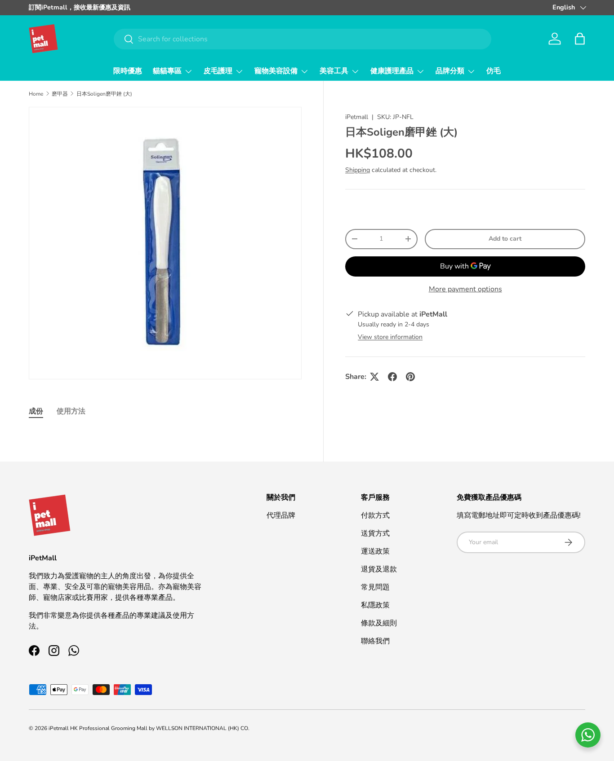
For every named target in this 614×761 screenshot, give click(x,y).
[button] (580, 38)
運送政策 (375, 551)
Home (36, 94)
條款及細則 (379, 623)
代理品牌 (281, 515)
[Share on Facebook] (392, 377)
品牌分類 (450, 71)
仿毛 (493, 71)
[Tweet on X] (374, 377)
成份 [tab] (36, 411)
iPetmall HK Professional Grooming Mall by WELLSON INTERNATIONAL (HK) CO (148, 728)
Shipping (357, 170)
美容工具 (334, 71)
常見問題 (375, 587)
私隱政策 (375, 605)
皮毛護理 (218, 71)
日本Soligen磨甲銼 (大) (104, 94)
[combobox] (303, 39)
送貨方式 (375, 533)
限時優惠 (127, 71)
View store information (390, 337)
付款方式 (375, 515)
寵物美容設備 (276, 71)
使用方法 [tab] (71, 411)
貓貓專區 (167, 71)
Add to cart (505, 238)
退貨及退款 (379, 569)
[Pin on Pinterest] (410, 377)
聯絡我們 (375, 641)
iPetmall (356, 117)
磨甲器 (60, 94)
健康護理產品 (392, 71)
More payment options (465, 289)
